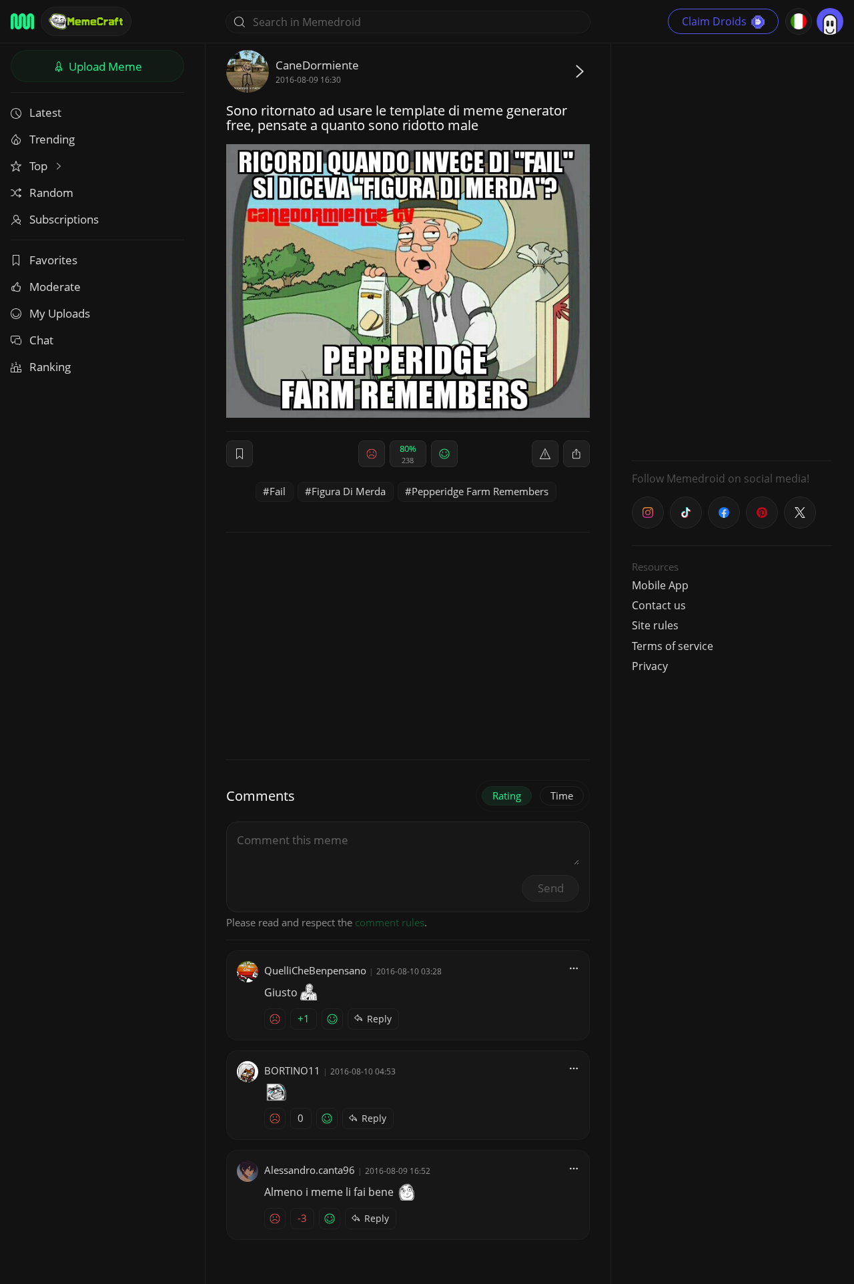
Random (51, 192)
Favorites (53, 260)
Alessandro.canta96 (310, 1170)
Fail (278, 491)
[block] (576, 453)
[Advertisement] (732, 250)
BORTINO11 (292, 1070)
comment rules (389, 922)
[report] (545, 453)
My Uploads (59, 313)
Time (561, 795)
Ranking (50, 366)
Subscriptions (64, 219)
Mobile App (660, 585)
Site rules (655, 625)
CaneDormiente (317, 65)
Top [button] (39, 166)
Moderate (55, 286)
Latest (45, 112)
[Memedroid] (22, 21)
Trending (52, 139)
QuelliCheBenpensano (315, 970)
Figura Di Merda (349, 491)
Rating (506, 795)
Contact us (659, 605)
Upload (104, 66)
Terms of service (672, 646)
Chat (41, 340)
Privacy (650, 666)
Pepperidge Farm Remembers (480, 491)
